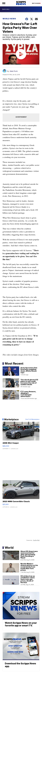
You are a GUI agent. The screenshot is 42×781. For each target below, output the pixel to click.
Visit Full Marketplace (32, 419)
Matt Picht (14, 71)
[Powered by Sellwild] (36, 540)
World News (9, 19)
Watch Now (36, 3)
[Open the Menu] (4, 3)
